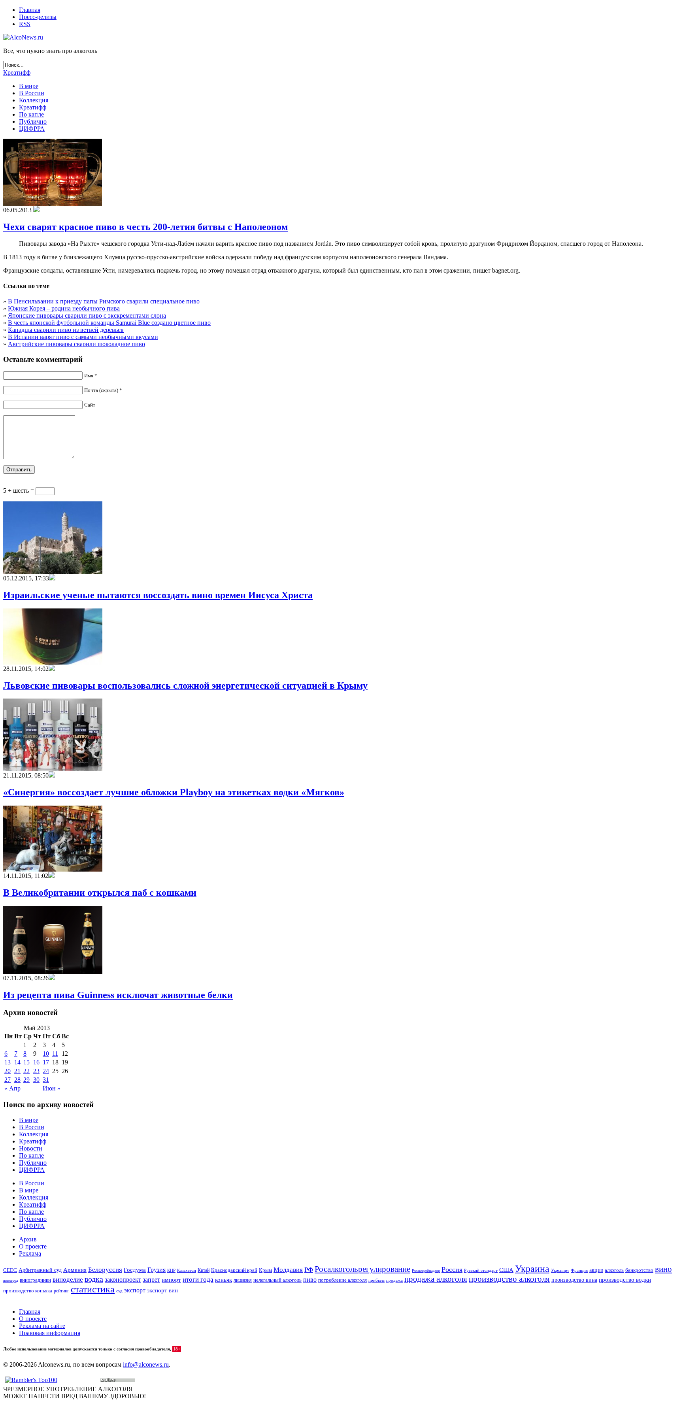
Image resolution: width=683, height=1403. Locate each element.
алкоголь (614, 1270)
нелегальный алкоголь (277, 1280)
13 (7, 1062)
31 (46, 1079)
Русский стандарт (481, 1270)
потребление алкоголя (342, 1280)
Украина (532, 1269)
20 (7, 1071)
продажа (394, 1280)
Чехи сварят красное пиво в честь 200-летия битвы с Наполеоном (145, 227)
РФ (308, 1269)
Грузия (156, 1269)
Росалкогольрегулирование (362, 1269)
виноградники (35, 1280)
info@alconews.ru (146, 1364)
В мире (28, 86)
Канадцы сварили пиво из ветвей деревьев (66, 329)
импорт (171, 1280)
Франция (579, 1270)
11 (55, 1053)
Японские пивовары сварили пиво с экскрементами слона (87, 315)
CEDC (10, 1270)
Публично (33, 121)
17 (46, 1062)
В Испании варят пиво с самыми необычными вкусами (83, 336)
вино (663, 1269)
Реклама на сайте (42, 1325)
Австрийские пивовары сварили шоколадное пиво (76, 344)
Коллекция (33, 100)
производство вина (574, 1280)
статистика (93, 1289)
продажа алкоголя (435, 1279)
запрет (151, 1279)
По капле (31, 114)
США (506, 1270)
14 (17, 1062)
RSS (24, 24)
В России (31, 93)
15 (26, 1062)
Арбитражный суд (40, 1270)
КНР (171, 1270)
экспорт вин (162, 1290)
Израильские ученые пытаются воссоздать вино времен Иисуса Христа (158, 595)
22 (26, 1071)
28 (17, 1079)
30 (36, 1079)
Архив (28, 1239)
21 (17, 1071)
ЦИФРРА (32, 128)
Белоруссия (105, 1269)
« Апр (12, 1088)
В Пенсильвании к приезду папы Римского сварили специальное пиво (104, 301)
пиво (310, 1279)
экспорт (134, 1290)
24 (46, 1071)
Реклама (30, 1253)
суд (119, 1290)
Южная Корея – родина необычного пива (64, 308)
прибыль (376, 1280)
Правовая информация (49, 1333)
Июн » (51, 1088)
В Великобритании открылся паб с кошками (99, 892)
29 (26, 1079)
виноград (10, 1280)
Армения (75, 1269)
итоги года (198, 1279)
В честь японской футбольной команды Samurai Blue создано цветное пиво (109, 322)
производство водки (625, 1280)
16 (36, 1062)
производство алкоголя (509, 1279)
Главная (29, 9)
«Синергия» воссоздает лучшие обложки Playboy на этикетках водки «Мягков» (173, 792)
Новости (30, 1148)
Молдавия (288, 1269)
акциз (596, 1270)
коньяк (223, 1280)
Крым (265, 1270)
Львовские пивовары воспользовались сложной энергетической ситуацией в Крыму (185, 685)
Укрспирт (560, 1270)
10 (46, 1053)
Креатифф (16, 72)
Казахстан (186, 1270)
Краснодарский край (234, 1270)
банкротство (639, 1270)
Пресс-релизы (38, 16)
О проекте (33, 1246)
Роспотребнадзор (426, 1270)
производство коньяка (27, 1291)
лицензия (243, 1280)
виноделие (68, 1279)
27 (7, 1079)
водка (94, 1279)
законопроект (123, 1279)
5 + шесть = (19, 490)
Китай (203, 1270)
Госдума (135, 1270)
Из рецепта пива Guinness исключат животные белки (118, 995)
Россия (451, 1269)
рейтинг (61, 1291)
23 (36, 1071)
